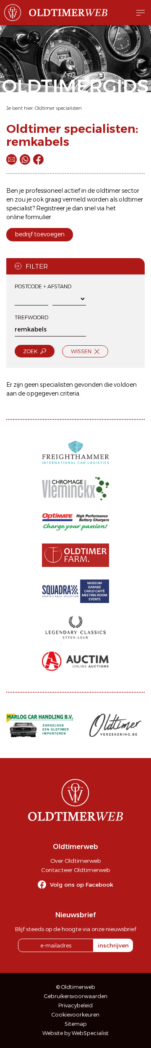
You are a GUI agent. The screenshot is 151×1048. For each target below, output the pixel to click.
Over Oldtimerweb (75, 860)
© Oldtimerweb (75, 987)
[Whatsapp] (25, 159)
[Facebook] (38, 159)
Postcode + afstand (43, 286)
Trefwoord (31, 317)
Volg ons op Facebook (81, 884)
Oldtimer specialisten (58, 108)
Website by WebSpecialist (75, 1033)
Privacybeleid (75, 1005)
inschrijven (113, 945)
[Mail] (11, 159)
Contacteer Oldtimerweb (75, 870)
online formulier (28, 217)
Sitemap (76, 1024)
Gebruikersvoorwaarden (75, 996)
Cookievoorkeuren (75, 1015)
